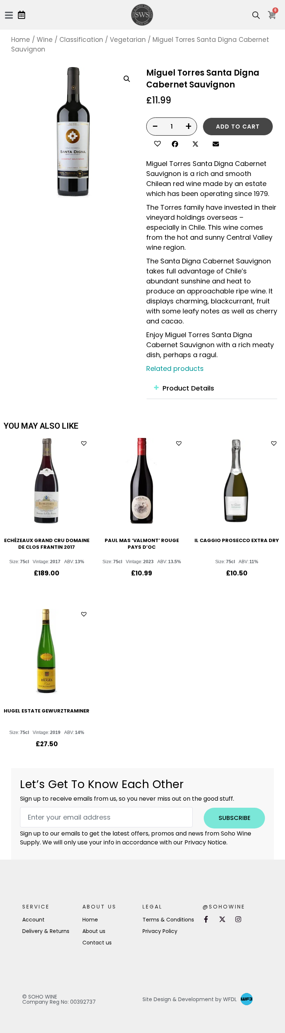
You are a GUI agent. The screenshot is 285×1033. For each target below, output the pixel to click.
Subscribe (234, 818)
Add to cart (238, 126)
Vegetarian (128, 39)
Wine (45, 39)
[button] (156, 142)
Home (20, 39)
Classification (81, 39)
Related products (175, 368)
